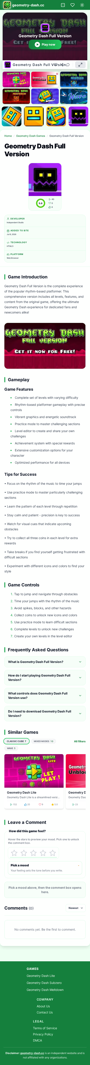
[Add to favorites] (55, 64)
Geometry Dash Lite (41, 976)
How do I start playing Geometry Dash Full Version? (39, 677)
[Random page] (63, 5)
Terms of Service (45, 1028)
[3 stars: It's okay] (33, 853)
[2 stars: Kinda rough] (23, 853)
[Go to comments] (68, 64)
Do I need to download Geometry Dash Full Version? (39, 713)
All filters (80, 741)
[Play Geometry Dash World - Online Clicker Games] (56, 116)
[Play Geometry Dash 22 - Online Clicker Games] (11, 116)
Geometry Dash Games (30, 135)
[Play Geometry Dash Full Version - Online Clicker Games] (78, 116)
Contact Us (45, 1012)
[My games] (72, 5)
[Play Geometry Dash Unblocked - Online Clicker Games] (34, 116)
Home (8, 135)
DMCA (37, 1040)
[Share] (61, 64)
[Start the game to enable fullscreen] (80, 64)
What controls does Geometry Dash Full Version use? (38, 695)
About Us (43, 1006)
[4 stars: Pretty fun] (43, 853)
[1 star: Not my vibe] (14, 853)
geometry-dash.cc (32, 1053)
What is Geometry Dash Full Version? (35, 662)
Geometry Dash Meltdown (45, 990)
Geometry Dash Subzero (44, 983)
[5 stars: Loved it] (52, 853)
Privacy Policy (43, 1034)
